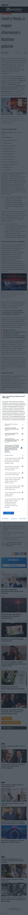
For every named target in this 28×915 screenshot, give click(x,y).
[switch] (22, 428)
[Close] (24, 396)
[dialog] (14, 457)
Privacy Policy (22, 518)
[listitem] (14, 425)
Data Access (14, 518)
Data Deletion (5, 518)
